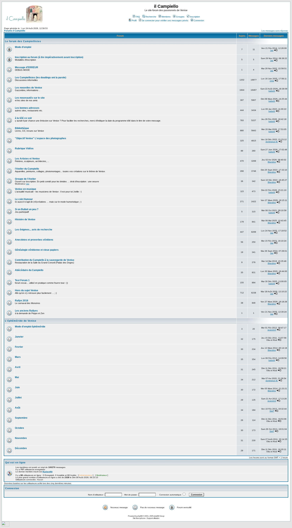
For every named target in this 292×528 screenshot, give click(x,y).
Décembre (21, 448)
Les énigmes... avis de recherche (33, 229)
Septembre (21, 417)
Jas (271, 50)
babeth (272, 91)
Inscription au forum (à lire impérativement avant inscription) (49, 57)
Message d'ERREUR (26, 67)
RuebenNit (47, 472)
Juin (17, 387)
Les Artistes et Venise (27, 158)
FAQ (138, 17)
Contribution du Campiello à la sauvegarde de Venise (44, 260)
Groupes (180, 17)
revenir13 (272, 330)
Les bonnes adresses (27, 108)
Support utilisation (153, 518)
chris (272, 81)
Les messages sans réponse (274, 31)
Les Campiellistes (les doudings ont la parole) (40, 77)
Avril (17, 367)
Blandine (272, 162)
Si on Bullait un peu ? (26, 209)
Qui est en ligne (15, 462)
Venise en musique (25, 189)
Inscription (195, 17)
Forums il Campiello (14, 30)
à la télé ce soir (23, 118)
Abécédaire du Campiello (29, 270)
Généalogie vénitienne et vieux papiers (37, 249)
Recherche (150, 17)
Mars (18, 357)
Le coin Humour (24, 199)
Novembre (21, 438)
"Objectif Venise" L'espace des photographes (40, 138)
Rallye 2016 (21, 300)
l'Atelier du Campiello (27, 168)
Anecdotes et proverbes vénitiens (34, 239)
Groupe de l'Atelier (25, 179)
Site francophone (139, 518)
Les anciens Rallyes (26, 310)
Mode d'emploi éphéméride (30, 326)
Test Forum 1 (22, 280)
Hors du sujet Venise (26, 290)
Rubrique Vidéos (24, 148)
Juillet (18, 397)
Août (17, 407)
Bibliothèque (22, 128)
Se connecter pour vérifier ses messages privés (165, 20)
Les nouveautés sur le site (30, 97)
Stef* (272, 411)
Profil (134, 20)
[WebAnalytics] (5, 525)
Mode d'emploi (23, 47)
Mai (17, 377)
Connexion (199, 20)
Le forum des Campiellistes (23, 41)
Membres (166, 17)
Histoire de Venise (25, 219)
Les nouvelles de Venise (28, 87)
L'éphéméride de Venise (20, 320)
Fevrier (19, 347)
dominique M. (272, 142)
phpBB (140, 516)
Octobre (19, 428)
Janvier (19, 336)
